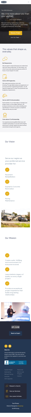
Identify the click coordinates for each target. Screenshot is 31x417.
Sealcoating (7, 372)
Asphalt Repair (8, 370)
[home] (3, 2)
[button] (28, 2)
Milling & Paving (8, 374)
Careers (19, 376)
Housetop (21, 406)
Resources (20, 370)
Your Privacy (15, 403)
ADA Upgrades (8, 379)
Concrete (6, 376)
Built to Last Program (20, 373)
